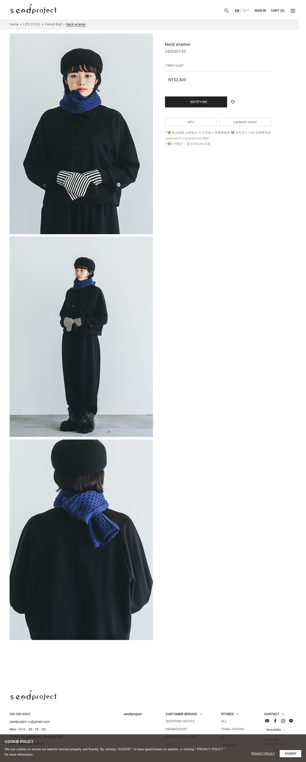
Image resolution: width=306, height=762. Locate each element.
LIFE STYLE (31, 24)
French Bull (53, 24)
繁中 (246, 10)
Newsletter (273, 729)
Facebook (275, 721)
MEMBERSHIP (176, 729)
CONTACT (267, 721)
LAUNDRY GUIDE (245, 122)
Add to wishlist (232, 101)
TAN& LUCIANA (232, 729)
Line (291, 721)
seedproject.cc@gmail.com (30, 722)
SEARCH (226, 10)
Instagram (283, 721)
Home (14, 24)
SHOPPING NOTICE (180, 721)
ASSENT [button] (290, 753)
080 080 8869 (20, 714)
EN (237, 10)
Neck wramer (33, 9)
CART (277, 10)
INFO (190, 122)
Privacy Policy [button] (263, 753)
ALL (224, 721)
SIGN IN (260, 10)
